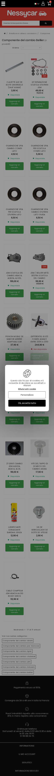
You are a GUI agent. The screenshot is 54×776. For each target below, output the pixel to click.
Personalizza (27, 394)
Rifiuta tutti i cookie (27, 389)
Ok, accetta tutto (27, 403)
